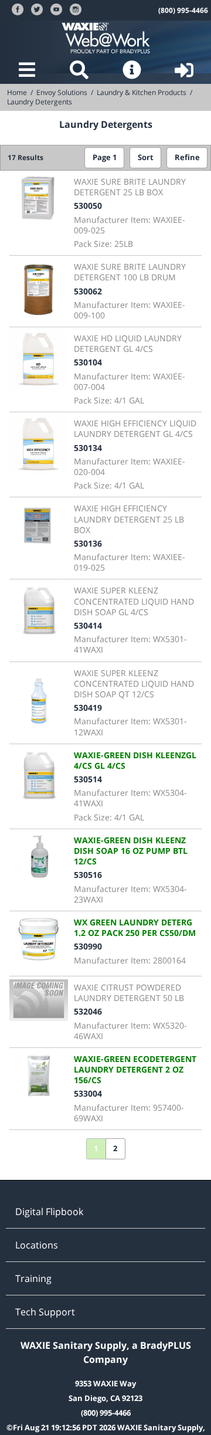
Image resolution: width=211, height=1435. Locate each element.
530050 (88, 205)
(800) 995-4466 (183, 10)
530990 (88, 946)
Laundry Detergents (39, 102)
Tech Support (45, 1311)
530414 (88, 625)
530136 (88, 543)
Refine (187, 157)
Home (17, 92)
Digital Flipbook (49, 1211)
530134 (88, 447)
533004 (88, 1093)
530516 (88, 874)
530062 (88, 291)
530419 (88, 707)
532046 (88, 1011)
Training (33, 1278)
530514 (88, 779)
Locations (36, 1245)
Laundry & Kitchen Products (141, 92)
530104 (88, 362)
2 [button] (115, 1149)
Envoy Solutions (61, 92)
